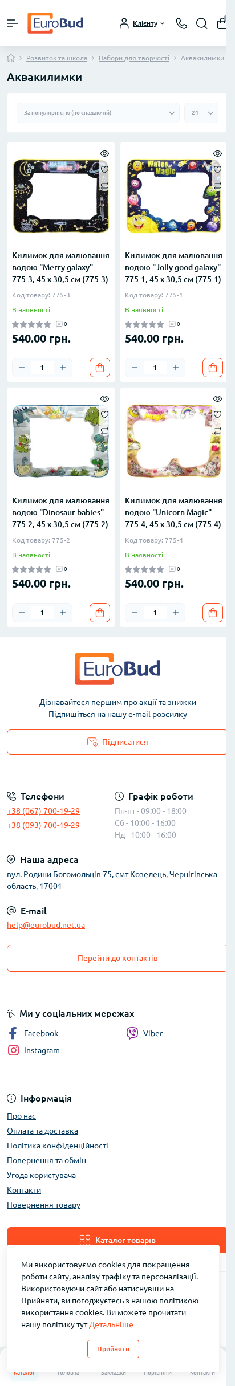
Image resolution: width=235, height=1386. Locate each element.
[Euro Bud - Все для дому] (117, 668)
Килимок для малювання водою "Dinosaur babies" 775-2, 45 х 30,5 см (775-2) (61, 512)
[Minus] (22, 367)
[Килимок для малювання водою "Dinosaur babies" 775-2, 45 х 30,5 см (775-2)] (61, 441)
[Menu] (12, 23)
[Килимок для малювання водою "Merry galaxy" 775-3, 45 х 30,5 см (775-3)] (61, 196)
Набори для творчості (134, 58)
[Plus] (63, 367)
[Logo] (55, 23)
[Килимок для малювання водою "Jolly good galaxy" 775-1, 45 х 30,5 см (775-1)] (174, 196)
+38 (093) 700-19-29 (43, 825)
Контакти (24, 1190)
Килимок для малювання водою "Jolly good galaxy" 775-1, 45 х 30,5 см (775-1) (173, 267)
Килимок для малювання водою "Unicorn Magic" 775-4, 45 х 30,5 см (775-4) (173, 512)
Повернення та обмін (46, 1160)
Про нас (21, 1115)
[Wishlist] (104, 168)
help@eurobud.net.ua (46, 925)
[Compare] (104, 185)
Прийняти (113, 1348)
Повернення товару (43, 1204)
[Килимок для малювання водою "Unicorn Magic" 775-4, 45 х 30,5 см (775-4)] (174, 441)
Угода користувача (41, 1175)
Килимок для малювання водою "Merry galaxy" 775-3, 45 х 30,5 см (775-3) (61, 267)
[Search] (202, 23)
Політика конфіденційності (57, 1145)
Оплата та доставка (42, 1130)
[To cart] (100, 367)
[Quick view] (104, 152)
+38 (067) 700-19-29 (43, 811)
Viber (153, 1033)
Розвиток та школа (56, 58)
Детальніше (111, 1324)
